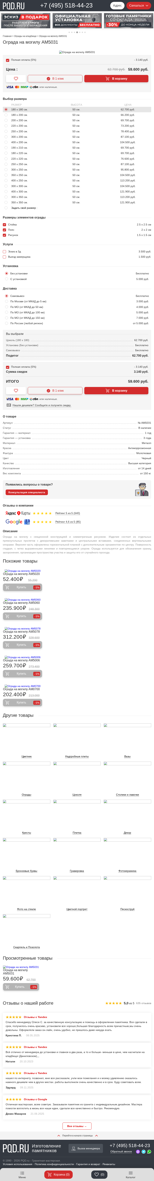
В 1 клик (58, 78)
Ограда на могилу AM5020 (21, 574)
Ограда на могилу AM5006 (21, 660)
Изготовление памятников (46, 1148)
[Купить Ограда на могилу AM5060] (22, 599)
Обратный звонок (121, 1151)
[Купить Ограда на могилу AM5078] (22, 628)
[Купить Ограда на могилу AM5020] (22, 570)
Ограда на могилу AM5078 (21, 631)
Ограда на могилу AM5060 (21, 602)
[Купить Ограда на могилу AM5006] (22, 657)
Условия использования (17, 1164)
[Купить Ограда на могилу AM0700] (22, 686)
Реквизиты (109, 1164)
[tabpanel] (25, 20)
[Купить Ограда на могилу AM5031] (21, 966)
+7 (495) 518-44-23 (66, 5)
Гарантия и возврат (88, 1164)
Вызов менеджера (89, 1148)
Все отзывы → (77, 1126)
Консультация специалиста (26, 492)
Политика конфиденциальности (54, 1164)
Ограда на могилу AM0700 (21, 689)
